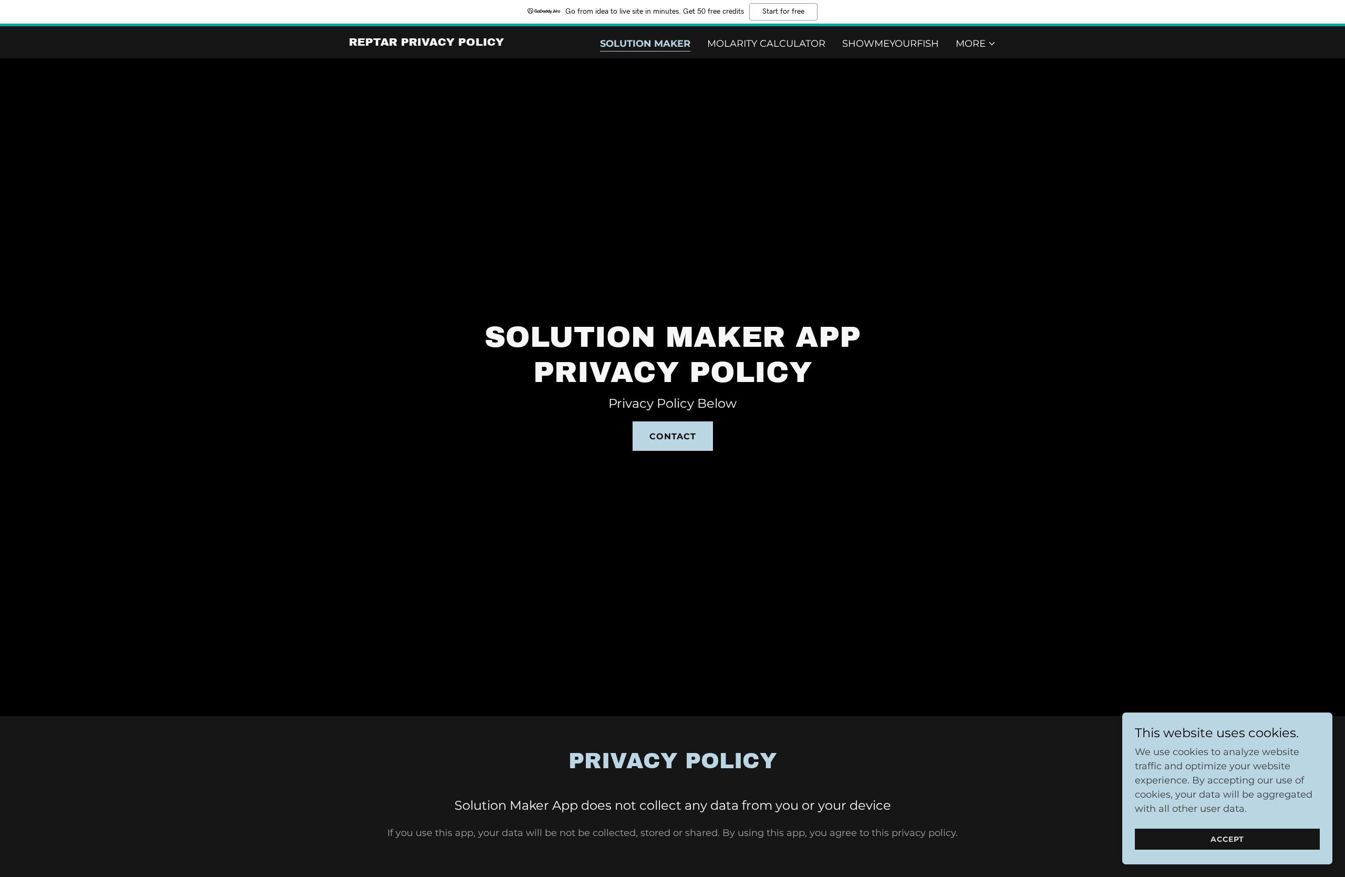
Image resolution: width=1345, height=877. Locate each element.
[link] (426, 42)
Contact (672, 436)
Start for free (783, 11)
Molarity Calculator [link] (766, 43)
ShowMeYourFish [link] (890, 43)
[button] (976, 43)
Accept (1227, 839)
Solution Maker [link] (645, 43)
